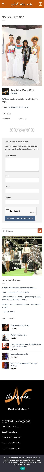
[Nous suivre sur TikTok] (12, 421)
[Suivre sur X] (17, 421)
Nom (7, 176)
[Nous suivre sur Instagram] (8, 421)
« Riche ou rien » (8, 311)
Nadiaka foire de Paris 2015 (19, 107)
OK (22, 468)
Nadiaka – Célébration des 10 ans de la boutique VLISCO (21, 305)
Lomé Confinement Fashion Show (15, 292)
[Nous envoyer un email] (21, 421)
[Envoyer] (40, 230)
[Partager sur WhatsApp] (11, 130)
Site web (8, 197)
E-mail (7, 187)
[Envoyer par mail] (24, 130)
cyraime (14, 93)
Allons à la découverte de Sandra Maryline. (19, 287)
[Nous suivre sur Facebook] (4, 421)
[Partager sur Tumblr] (32, 130)
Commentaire (10, 156)
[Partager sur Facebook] (16, 130)
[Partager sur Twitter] (20, 130)
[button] (3, 4)
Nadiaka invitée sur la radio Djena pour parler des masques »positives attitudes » (21, 298)
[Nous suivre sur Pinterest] (29, 421)
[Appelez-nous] (25, 421)
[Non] (40, 464)
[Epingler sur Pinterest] (28, 130)
